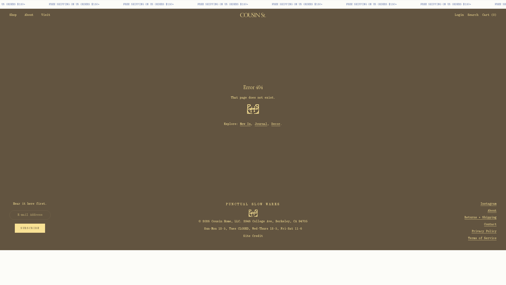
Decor (275, 124)
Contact (490, 224)
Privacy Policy (484, 231)
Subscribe (30, 228)
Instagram (489, 203)
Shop (13, 14)
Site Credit (253, 236)
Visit (45, 14)
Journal (261, 124)
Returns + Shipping (480, 217)
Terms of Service (482, 238)
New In (245, 124)
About (29, 14)
